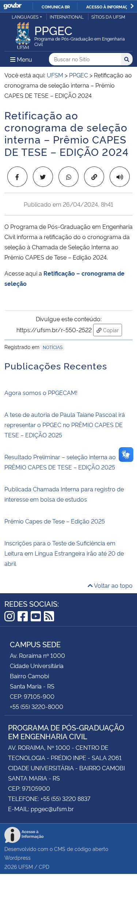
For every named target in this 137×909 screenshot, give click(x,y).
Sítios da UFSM (108, 17)
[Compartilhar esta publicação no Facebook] (17, 176)
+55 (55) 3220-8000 (36, 706)
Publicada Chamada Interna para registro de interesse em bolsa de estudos (64, 494)
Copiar (112, 329)
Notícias (52, 347)
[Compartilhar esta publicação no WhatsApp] (68, 176)
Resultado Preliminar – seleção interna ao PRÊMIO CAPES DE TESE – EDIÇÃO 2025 (60, 462)
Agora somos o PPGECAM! (40, 392)
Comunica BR (56, 6)
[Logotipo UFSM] (23, 34)
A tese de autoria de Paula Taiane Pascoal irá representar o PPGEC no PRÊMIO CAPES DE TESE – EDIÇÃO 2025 (64, 424)
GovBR (12, 6)
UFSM (25, 866)
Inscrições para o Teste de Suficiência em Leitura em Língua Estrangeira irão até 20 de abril (64, 553)
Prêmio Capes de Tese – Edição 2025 (54, 521)
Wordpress (17, 857)
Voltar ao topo (113, 585)
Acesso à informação (109, 6)
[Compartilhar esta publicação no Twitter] (43, 176)
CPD (44, 866)
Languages (25, 17)
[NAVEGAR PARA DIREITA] (132, 6)
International (67, 17)
